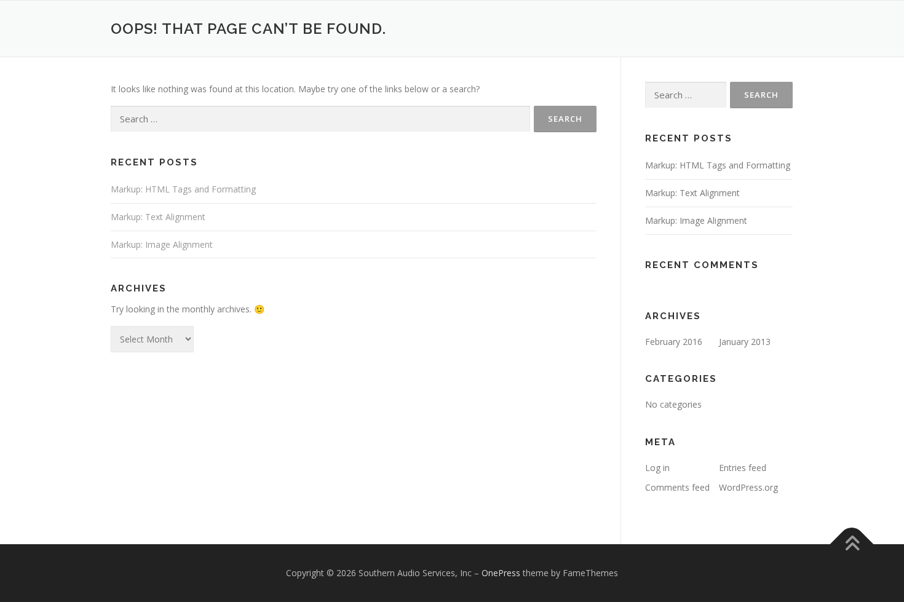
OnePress (501, 573)
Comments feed (677, 487)
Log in (657, 467)
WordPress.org (748, 487)
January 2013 (745, 341)
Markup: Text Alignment (158, 217)
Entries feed (742, 467)
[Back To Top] (852, 544)
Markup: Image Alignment (162, 244)
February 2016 (673, 341)
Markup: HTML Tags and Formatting (183, 189)
